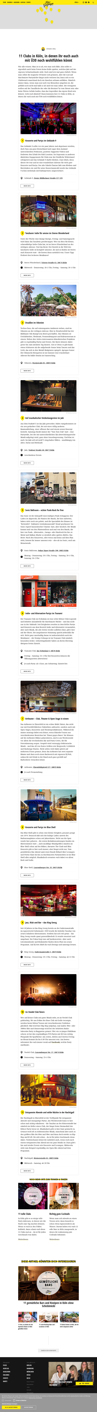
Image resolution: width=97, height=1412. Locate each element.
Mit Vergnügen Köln (48, 4)
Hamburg (30, 1368)
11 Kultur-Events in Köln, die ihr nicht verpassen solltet (69, 1326)
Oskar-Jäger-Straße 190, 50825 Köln (53, 550)
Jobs (28, 1387)
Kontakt (29, 1390)
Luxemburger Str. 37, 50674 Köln (49, 1052)
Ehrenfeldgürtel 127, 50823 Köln (47, 767)
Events (5, 1378)
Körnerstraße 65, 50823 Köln (46, 1158)
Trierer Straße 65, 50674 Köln (54, 262)
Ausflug (6, 1368)
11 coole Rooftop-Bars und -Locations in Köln (47, 1326)
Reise (28, 1378)
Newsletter (30, 1384)
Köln (28, 1375)
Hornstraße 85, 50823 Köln (43, 363)
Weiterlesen (23, 1239)
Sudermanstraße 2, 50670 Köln (48, 952)
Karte (5, 1381)
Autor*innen (30, 1381)
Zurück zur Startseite (48, 1350)
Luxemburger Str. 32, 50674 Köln (48, 867)
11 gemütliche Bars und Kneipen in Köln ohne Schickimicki (48, 1304)
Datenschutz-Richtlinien (35, 1397)
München (30, 1372)
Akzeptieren (28, 1407)
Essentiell (8, 1400)
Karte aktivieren (48, 16)
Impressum (30, 1392)
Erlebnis (6, 1375)
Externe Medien (21, 1400)
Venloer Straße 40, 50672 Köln (41, 450)
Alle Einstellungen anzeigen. (10, 1404)
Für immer (85, 1383)
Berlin (29, 1365)
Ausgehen (6, 1372)
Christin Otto (51, 49)
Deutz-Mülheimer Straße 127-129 (48, 178)
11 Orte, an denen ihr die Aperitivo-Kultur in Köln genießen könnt (25, 1327)
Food (5, 1365)
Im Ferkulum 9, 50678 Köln (48, 651)
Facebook (56, 1042)
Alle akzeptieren (11, 1407)
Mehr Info (27, 186)
